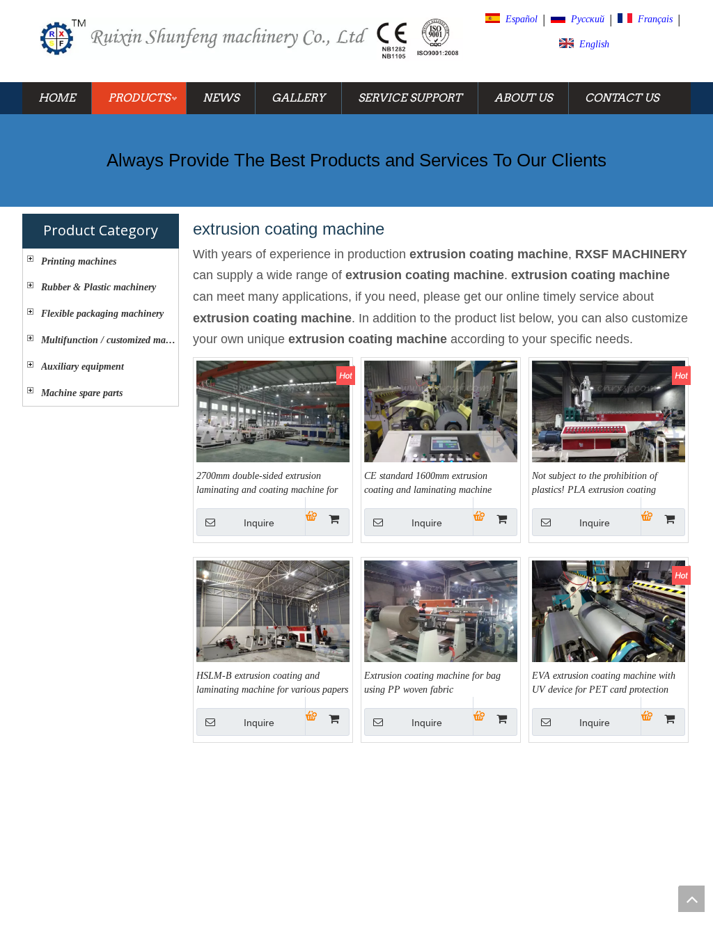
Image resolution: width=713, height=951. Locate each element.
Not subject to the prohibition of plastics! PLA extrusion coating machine (594, 484)
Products (139, 97)
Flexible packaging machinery (102, 313)
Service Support (410, 97)
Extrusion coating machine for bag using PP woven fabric (432, 682)
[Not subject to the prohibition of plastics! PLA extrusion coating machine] (608, 417)
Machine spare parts (82, 393)
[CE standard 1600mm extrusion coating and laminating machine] (440, 417)
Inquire (259, 522)
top (691, 899)
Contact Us (622, 97)
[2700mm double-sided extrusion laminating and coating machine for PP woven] (273, 417)
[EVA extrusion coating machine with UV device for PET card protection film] (608, 617)
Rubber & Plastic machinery (98, 287)
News (221, 97)
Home (56, 97)
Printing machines (78, 261)
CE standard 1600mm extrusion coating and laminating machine (428, 483)
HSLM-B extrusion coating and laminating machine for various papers (272, 682)
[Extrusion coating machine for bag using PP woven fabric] (440, 617)
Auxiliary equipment (82, 366)
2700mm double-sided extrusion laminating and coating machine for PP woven (267, 484)
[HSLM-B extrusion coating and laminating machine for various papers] (273, 617)
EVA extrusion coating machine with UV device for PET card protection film (603, 683)
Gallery (298, 97)
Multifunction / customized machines (109, 340)
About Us (523, 97)
